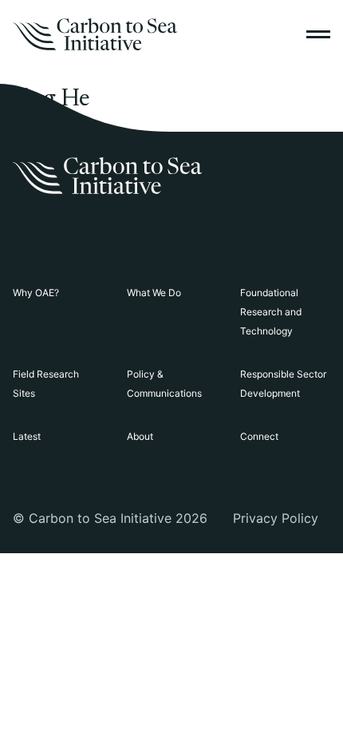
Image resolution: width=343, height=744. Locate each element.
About (140, 436)
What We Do (154, 293)
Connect (259, 436)
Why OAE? (36, 293)
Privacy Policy (275, 518)
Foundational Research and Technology (271, 312)
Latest (27, 436)
